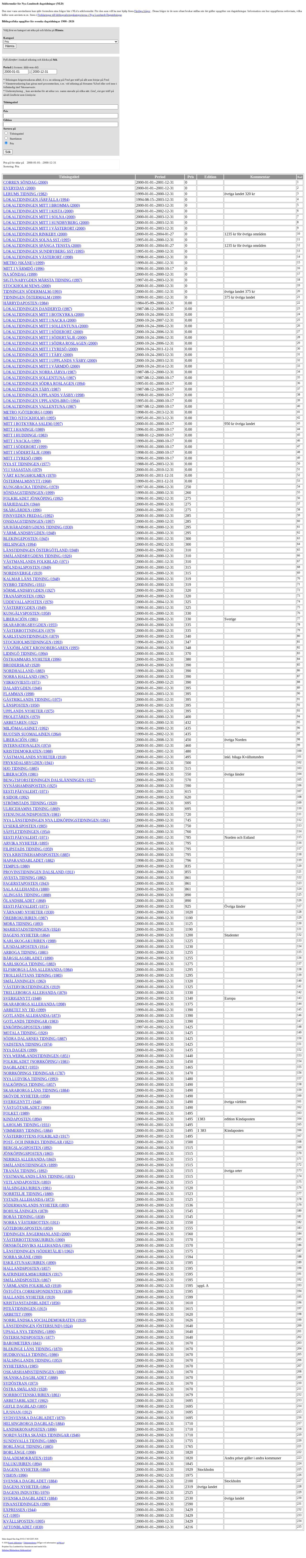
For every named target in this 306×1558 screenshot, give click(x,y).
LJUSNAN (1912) (17, 1412)
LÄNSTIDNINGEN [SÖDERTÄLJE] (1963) (38, 1251)
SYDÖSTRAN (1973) (20, 1383)
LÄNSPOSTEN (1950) (21, 705)
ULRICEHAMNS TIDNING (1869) (31, 809)
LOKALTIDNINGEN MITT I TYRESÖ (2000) (40, 349)
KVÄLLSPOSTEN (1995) (24, 1521)
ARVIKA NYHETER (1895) (26, 843)
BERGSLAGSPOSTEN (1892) (27, 1148)
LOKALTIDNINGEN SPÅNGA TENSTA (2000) (42, 246)
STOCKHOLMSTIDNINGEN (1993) (32, 642)
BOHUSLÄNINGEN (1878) (25, 1211)
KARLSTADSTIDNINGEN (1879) (31, 636)
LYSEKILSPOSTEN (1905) (25, 826)
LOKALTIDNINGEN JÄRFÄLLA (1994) (36, 200)
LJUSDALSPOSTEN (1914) (25, 947)
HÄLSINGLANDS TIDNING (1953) (32, 1360)
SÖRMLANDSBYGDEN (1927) (29, 590)
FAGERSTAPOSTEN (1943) (26, 883)
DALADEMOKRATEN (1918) (27, 1458)
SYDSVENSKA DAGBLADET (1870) (34, 1418)
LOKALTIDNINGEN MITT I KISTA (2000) (38, 211)
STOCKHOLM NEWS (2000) (27, 286)
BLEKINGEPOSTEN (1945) (26, 539)
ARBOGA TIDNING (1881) (25, 952)
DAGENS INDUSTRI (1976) (26, 1492)
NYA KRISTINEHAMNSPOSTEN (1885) (36, 855)
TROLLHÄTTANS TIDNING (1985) (32, 975)
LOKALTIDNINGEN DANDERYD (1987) (37, 309)
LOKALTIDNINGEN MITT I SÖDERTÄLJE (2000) (45, 337)
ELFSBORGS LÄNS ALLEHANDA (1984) (38, 970)
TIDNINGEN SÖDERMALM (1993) (32, 291)
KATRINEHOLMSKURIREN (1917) (32, 1274)
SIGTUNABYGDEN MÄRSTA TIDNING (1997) (42, 280)
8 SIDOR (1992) (16, 797)
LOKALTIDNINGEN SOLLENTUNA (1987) (39, 378)
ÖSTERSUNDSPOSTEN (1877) (29, 1337)
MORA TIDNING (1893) (23, 924)
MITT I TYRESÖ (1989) (22, 458)
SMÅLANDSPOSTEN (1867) (27, 1280)
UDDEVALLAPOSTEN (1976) (28, 602)
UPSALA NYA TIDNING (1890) (29, 1332)
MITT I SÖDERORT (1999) (25, 447)
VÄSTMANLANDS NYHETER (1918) (34, 757)
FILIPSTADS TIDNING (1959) (28, 849)
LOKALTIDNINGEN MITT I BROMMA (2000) (41, 205)
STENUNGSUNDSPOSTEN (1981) (31, 814)
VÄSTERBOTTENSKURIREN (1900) (34, 1240)
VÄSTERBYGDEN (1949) (24, 608)
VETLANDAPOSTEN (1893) (27, 1182)
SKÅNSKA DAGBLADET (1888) (30, 1378)
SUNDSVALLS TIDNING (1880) (30, 1441)
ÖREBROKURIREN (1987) (25, 918)
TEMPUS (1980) (16, 866)
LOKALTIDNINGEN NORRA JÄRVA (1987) (39, 372)
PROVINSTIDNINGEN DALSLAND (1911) (39, 872)
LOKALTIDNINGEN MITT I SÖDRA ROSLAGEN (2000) (50, 343)
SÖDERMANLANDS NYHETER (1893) (36, 1205)
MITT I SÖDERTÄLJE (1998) (27, 452)
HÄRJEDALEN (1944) (21, 504)
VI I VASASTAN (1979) (22, 470)
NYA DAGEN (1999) (20, 1050)
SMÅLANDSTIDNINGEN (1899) (30, 1165)
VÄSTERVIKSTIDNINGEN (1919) (31, 987)
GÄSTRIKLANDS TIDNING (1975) (32, 699)
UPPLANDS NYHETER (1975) (28, 711)
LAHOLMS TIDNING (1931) (26, 1125)
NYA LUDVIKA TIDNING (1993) (30, 1079)
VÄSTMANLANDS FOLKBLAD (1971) (36, 562)
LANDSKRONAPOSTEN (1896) (29, 1429)
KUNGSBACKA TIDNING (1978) (31, 487)
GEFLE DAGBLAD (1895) (25, 1406)
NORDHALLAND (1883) (24, 671)
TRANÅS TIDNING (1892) (25, 1171)
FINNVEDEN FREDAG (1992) (28, 516)
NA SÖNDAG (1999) (20, 274)
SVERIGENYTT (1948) (22, 998)
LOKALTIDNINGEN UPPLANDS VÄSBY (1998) (43, 395)
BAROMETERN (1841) (22, 1343)
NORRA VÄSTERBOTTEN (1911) (31, 1222)
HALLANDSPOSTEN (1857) (26, 1268)
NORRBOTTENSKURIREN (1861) (31, 1395)
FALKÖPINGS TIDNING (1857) (29, 1084)
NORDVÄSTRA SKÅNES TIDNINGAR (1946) (41, 1435)
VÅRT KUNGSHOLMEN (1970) (29, 475)
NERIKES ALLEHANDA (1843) (29, 1159)
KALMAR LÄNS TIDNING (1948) (31, 579)
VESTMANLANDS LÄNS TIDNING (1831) (39, 1176)
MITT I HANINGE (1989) (24, 429)
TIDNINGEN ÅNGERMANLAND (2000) (37, 1234)
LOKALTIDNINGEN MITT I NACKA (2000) (39, 320)
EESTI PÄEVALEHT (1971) (26, 791)
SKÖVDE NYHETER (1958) (26, 1096)
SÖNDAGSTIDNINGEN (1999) (29, 493)
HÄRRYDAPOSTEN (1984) (26, 303)
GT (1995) (11, 1515)
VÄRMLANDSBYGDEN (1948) (29, 533)
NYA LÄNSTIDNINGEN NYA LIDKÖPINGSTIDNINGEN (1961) (56, 820)
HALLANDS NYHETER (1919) (29, 1297)
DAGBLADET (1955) (20, 1067)
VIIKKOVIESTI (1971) (21, 682)
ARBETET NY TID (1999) (24, 1010)
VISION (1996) (15, 1475)
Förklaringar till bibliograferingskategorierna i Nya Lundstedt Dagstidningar (80, 14)
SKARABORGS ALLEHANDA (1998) (34, 1004)
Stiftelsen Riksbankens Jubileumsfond (16, 1550)
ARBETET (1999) (17, 1314)
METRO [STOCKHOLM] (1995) (29, 418)
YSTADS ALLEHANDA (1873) (28, 1199)
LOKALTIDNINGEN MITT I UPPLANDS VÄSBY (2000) (50, 360)
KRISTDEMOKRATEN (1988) (28, 751)
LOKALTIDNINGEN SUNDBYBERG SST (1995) (43, 251)
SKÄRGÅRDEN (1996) (22, 510)
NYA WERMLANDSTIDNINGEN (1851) (36, 1056)
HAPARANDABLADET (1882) (29, 860)
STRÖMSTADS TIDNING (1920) (30, 803)
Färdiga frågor (142, 11)
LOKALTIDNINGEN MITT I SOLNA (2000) (39, 217)
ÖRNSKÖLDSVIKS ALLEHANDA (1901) (37, 1245)
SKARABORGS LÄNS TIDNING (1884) (36, 1090)
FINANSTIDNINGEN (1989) (26, 1504)
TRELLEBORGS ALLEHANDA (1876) (35, 993)
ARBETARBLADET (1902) (25, 1401)
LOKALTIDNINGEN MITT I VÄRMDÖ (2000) (41, 366)
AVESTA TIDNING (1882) (24, 878)
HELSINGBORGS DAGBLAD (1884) (34, 1424)
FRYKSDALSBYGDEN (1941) (28, 763)
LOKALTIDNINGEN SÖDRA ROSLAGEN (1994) (44, 383)
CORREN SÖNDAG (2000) (25, 182)
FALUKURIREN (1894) (22, 1464)
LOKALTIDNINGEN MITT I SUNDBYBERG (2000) (46, 223)
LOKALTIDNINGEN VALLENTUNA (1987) (39, 406)
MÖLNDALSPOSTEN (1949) (27, 567)
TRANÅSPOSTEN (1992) (24, 596)
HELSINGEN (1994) (19, 544)
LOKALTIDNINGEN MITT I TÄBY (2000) (38, 355)
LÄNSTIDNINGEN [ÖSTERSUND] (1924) (38, 1326)
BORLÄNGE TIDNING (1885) (28, 1447)
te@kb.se (60, 1543)
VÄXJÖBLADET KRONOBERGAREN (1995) (41, 648)
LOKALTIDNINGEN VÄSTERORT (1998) (38, 257)
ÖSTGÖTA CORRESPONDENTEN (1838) (37, 1291)
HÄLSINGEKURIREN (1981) (27, 1188)
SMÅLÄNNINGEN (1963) (24, 981)
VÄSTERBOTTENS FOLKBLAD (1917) (36, 1136)
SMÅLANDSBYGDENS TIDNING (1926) (37, 556)
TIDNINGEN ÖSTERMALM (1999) (32, 297)
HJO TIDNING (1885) (21, 768)
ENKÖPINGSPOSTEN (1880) (27, 1027)
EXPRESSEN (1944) (19, 1510)
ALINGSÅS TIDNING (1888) (27, 895)
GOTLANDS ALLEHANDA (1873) (31, 1016)
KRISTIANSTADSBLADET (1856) (31, 1303)
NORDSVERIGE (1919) (22, 573)
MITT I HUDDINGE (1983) (25, 435)
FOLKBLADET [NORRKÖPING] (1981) (36, 1061)
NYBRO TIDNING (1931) (24, 585)
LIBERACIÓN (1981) (20, 619)
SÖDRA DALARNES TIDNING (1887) (35, 1039)
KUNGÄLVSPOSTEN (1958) (27, 613)
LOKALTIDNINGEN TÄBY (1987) (31, 389)
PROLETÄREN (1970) (21, 717)
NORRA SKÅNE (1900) (22, 1257)
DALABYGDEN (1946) (22, 688)
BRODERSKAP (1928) (21, 665)
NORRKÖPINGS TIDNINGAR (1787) (34, 1073)
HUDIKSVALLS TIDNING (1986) (31, 1355)
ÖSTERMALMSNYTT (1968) (27, 481)
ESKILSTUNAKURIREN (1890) (29, 1263)
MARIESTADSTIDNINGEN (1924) (31, 929)
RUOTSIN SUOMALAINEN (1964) (32, 734)
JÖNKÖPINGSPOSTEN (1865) (28, 1153)
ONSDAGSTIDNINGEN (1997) (29, 521)
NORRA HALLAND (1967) (25, 676)
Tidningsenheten (29, 1543)
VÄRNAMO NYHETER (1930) (28, 912)
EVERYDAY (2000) (19, 188)
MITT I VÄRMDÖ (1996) (23, 268)
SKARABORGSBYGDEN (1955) (30, 625)
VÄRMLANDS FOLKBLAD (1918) (32, 1286)
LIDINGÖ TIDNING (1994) (25, 654)
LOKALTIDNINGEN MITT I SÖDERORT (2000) (43, 332)
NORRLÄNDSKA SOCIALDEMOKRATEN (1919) (44, 1320)
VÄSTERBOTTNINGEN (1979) (29, 631)
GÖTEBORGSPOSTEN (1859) (28, 1228)
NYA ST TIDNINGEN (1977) (26, 464)
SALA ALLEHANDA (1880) (26, 889)
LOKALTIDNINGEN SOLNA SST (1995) (37, 240)
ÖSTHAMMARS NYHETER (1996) (32, 659)
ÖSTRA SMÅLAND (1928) (25, 1389)
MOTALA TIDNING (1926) (25, 1033)
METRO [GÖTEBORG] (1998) (28, 412)
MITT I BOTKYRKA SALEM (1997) (33, 424)
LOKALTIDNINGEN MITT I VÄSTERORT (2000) (44, 228)
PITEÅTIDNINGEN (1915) (25, 1309)
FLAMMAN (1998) (18, 694)
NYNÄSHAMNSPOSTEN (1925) (30, 786)
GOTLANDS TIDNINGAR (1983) (30, 1021)
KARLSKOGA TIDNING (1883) (29, 964)
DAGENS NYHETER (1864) (26, 935)
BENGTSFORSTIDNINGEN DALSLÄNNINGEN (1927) (49, 780)
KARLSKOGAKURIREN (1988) (29, 941)
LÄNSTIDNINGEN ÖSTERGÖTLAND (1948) (41, 550)
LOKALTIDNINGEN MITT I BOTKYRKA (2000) (43, 314)
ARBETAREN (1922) (20, 722)
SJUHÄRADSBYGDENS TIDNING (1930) (38, 527)
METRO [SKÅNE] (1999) (23, 263)
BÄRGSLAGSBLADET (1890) (28, 958)
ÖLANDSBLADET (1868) (24, 901)
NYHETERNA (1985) (20, 1366)
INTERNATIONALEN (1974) (27, 745)
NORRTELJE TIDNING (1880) (28, 1194)
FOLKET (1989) (16, 1113)
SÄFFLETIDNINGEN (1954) (26, 832)
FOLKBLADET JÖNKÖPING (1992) (33, 498)
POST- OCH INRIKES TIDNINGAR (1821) (38, 1142)
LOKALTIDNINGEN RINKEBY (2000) (35, 234)
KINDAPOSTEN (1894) (22, 1119)
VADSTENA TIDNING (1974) (27, 1044)
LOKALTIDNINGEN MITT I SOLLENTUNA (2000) (45, 326)
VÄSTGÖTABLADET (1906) (27, 1107)
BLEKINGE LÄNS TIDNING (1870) (32, 1349)
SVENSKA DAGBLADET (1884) (30, 1481)
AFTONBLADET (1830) (23, 1527)
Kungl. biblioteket (15, 1543)
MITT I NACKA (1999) (22, 441)
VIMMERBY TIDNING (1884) (28, 1130)
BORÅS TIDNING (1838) (24, 1217)
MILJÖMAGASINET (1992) (26, 728)
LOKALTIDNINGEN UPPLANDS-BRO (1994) (41, 401)
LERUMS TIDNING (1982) (25, 194)
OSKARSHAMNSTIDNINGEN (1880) (34, 1372)
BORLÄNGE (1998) (19, 1452)
